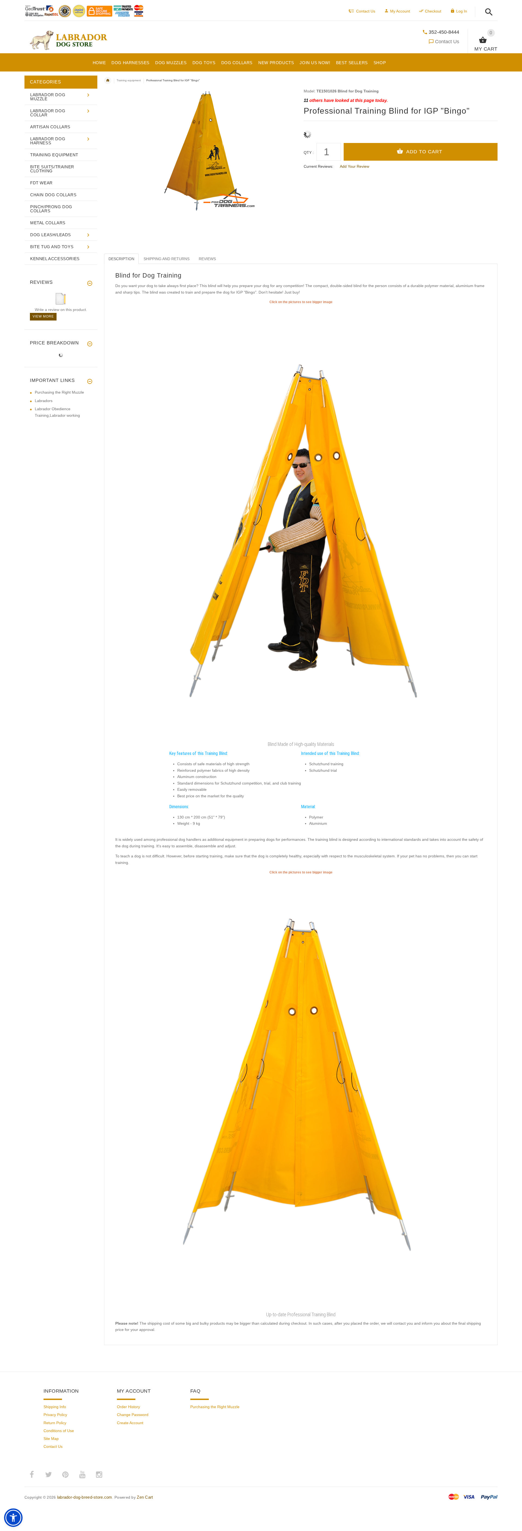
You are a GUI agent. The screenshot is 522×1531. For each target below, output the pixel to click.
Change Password (132, 1414)
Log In (461, 11)
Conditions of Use (59, 1431)
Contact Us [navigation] (365, 11)
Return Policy (55, 1423)
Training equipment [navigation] (129, 80)
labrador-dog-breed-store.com (84, 1497)
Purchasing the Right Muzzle (59, 392)
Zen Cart (145, 1497)
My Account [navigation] (400, 11)
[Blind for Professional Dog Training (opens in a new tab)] (301, 522)
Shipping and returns (166, 259)
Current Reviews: (318, 166)
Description (121, 259)
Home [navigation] (107, 80)
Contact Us (447, 41)
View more (43, 316)
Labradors (43, 401)
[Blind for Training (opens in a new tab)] (301, 1092)
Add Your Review (354, 166)
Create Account (130, 1423)
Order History (128, 1407)
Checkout (433, 11)
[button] (487, 12)
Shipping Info (55, 1407)
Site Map (51, 1438)
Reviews (207, 259)
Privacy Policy (55, 1414)
